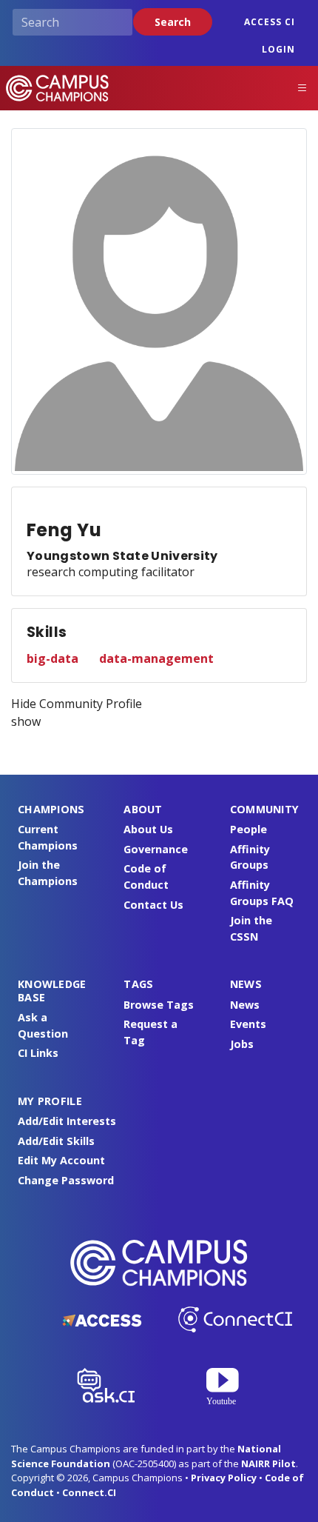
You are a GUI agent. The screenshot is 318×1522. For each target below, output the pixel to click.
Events (248, 1024)
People (248, 829)
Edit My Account (61, 1160)
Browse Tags (159, 1005)
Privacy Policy (224, 1477)
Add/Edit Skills (56, 1141)
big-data (52, 658)
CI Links (38, 1053)
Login (278, 49)
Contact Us (153, 905)
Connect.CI (89, 1492)
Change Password (66, 1180)
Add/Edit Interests (67, 1121)
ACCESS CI (269, 22)
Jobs (242, 1044)
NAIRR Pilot (268, 1463)
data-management (156, 658)
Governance (156, 849)
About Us (148, 829)
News (245, 1005)
